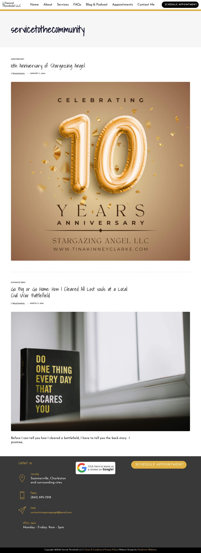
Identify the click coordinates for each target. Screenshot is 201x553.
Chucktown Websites (147, 550)
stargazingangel (18, 73)
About (47, 4)
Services (63, 4)
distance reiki (18, 282)
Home (34, 4)
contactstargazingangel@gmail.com (51, 512)
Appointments (122, 4)
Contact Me (146, 4)
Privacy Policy (110, 550)
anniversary (17, 59)
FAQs (77, 4)
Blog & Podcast (97, 4)
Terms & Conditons (94, 550)
